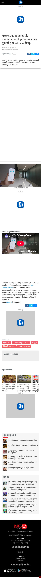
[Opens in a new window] (17, 552)
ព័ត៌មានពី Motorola (8, 346)
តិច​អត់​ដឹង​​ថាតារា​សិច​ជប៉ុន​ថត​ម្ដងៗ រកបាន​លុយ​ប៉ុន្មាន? (23, 440)
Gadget (27, 343)
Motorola (27, 346)
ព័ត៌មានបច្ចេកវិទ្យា (18, 343)
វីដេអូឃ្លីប (34, 343)
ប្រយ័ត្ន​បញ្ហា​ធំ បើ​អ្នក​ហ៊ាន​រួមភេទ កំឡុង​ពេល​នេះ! (21, 468)
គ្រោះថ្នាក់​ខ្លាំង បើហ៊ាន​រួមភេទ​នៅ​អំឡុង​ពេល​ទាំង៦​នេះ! (23, 445)
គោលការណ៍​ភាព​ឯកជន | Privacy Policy (20, 535)
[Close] (40, 577)
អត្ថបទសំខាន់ (6, 343)
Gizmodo (9, 302)
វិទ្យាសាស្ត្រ (19, 346)
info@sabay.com (21, 558)
